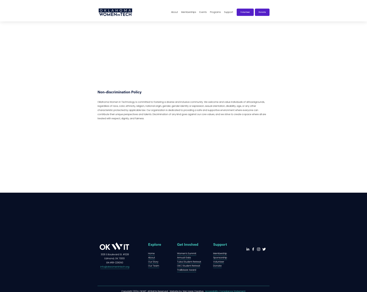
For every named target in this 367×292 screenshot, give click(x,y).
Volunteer (245, 12)
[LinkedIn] (247, 249)
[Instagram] (258, 249)
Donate (262, 12)
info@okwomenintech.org (114, 266)
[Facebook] (253, 249)
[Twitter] (264, 249)
